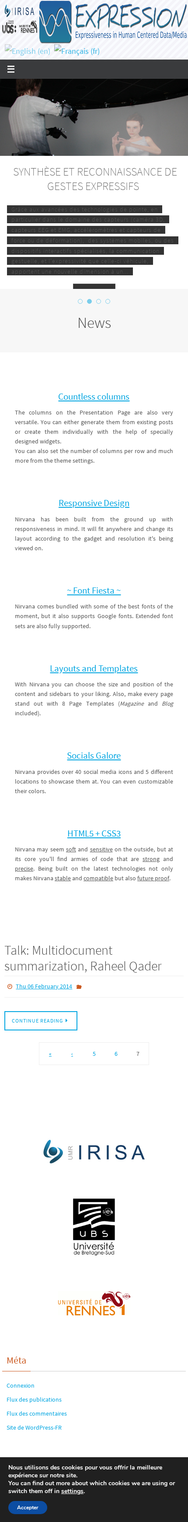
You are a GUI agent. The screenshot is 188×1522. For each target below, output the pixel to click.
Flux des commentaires (37, 1411)
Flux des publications (34, 1397)
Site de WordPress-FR (34, 1426)
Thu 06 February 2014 (44, 986)
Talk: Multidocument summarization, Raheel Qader (83, 958)
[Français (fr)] (77, 51)
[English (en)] (27, 51)
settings (72, 1491)
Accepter (27, 1507)
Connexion (21, 1383)
